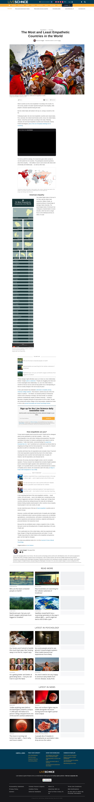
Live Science (30, 545)
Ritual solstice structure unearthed (41, 8)
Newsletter (53, 99)
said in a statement (31, 381)
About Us (51, 786)
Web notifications (73, 789)
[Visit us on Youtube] (58, 2)
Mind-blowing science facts (70, 763)
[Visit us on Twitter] (54, 2)
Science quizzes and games (70, 755)
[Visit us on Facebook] (51, 2)
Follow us (46, 99)
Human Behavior (43, 29)
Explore (59, 5)
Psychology (51, 29)
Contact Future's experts (36, 786)
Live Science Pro (81, 8)
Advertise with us (54, 789)
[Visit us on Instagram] (56, 2)
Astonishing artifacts (32, 760)
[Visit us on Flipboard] (60, 2)
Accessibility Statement (16, 786)
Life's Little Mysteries (33, 755)
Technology (52, 5)
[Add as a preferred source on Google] (47, 780)
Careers (11, 791)
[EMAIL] (23, 552)
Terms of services (34, 421)
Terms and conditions (75, 786)
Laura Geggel (41, 40)
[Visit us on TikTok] (62, 2)
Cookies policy (33, 789)
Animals (14, 5)
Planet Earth (40, 5)
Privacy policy (13, 789)
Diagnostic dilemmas (33, 759)
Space (46, 5)
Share (21, 99)
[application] (37, 142)
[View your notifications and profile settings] (81, 2)
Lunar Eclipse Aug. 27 (69, 8)
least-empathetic (41, 508)
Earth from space (32, 757)
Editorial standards (35, 791)
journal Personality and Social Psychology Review (37, 403)
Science (33, 5)
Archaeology (21, 5)
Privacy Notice (21, 423)
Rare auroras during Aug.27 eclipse (22, 8)
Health (27, 5)
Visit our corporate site (71, 775)
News (59, 40)
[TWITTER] (21, 552)
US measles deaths (56, 8)
